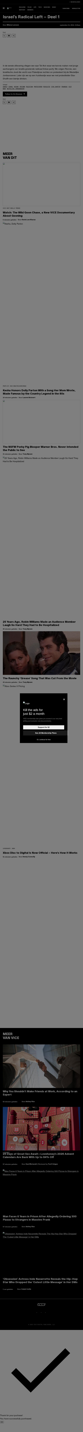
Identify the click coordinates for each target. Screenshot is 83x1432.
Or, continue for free (44, 739)
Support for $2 (44, 727)
